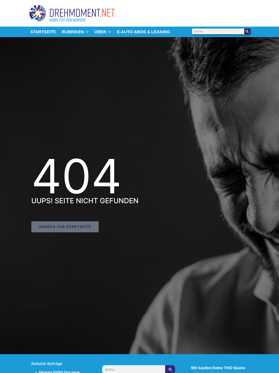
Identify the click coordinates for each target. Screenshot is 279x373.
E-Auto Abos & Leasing (143, 31)
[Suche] (247, 31)
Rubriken (73, 31)
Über (100, 31)
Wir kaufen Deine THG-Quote (218, 368)
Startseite (43, 31)
